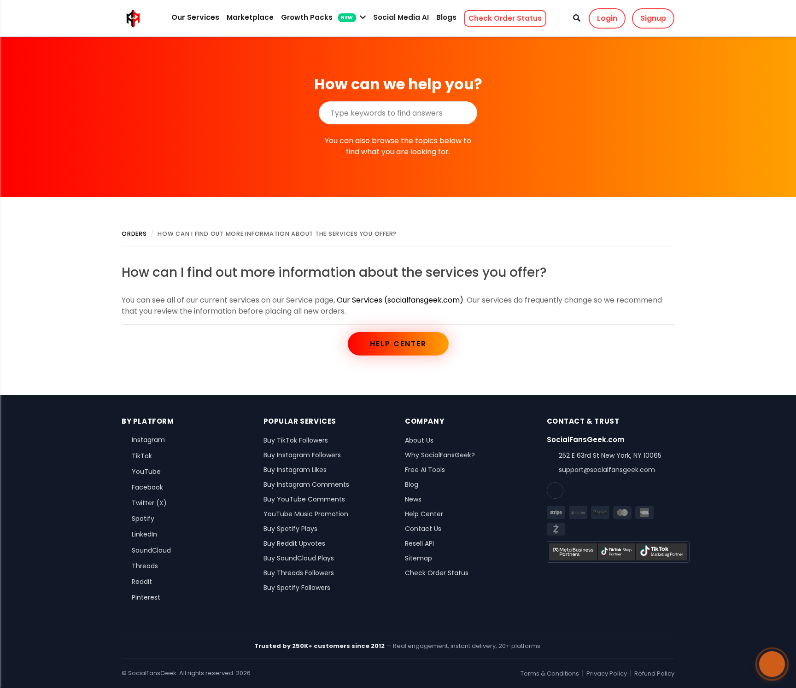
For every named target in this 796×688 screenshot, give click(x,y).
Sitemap (418, 558)
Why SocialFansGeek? (440, 455)
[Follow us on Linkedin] (555, 490)
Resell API (419, 543)
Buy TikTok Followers (295, 440)
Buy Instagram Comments (306, 484)
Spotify (143, 518)
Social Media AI (401, 17)
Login (607, 18)
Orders (134, 234)
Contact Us (423, 528)
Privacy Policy (606, 673)
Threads (145, 566)
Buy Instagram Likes (295, 469)
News (413, 499)
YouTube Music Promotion (305, 514)
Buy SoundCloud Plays (298, 558)
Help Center (398, 343)
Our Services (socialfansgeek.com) (400, 300)
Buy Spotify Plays (290, 528)
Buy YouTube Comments (304, 499)
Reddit (142, 581)
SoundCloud (151, 550)
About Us (419, 440)
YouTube (146, 471)
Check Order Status (505, 18)
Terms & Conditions (550, 673)
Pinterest (146, 597)
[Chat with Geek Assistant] (772, 664)
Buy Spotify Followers (296, 587)
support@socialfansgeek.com (607, 469)
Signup (653, 18)
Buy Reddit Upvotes (294, 543)
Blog (411, 484)
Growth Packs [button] (317, 17)
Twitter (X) (149, 502)
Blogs (446, 17)
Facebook (147, 487)
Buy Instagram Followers (302, 455)
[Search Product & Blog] (576, 18)
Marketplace (250, 17)
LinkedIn (144, 534)
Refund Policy (654, 673)
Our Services (195, 17)
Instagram (148, 439)
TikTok (142, 456)
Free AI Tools (425, 469)
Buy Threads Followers (298, 572)
